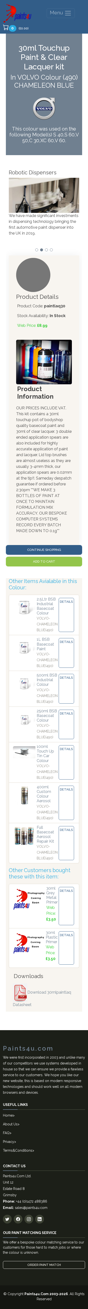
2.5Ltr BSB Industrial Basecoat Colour (46, 606)
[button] (36, 249)
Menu (57, 13)
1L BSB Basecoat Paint (45, 644)
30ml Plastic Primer (52, 937)
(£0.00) (19, 28)
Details (66, 601)
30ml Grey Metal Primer (52, 895)
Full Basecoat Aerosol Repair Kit (45, 834)
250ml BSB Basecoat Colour (47, 716)
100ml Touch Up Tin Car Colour (45, 753)
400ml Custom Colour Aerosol (44, 794)
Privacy (8, 1142)
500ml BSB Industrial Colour (47, 680)
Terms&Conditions (17, 1150)
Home (8, 1115)
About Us (10, 1124)
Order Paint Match (44, 1265)
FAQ (6, 1133)
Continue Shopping (44, 550)
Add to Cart (44, 561)
